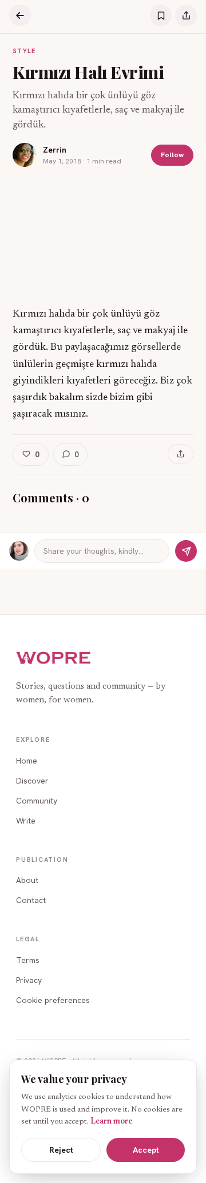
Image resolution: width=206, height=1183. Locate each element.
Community (36, 801)
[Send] (186, 551)
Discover (32, 781)
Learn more (111, 1122)
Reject (61, 1150)
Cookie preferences (53, 1000)
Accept (146, 1150)
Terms (27, 960)
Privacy (29, 980)
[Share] (186, 15)
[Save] (161, 15)
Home (26, 761)
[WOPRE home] (54, 658)
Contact (31, 900)
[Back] (20, 15)
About (27, 880)
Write (25, 821)
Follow (172, 154)
